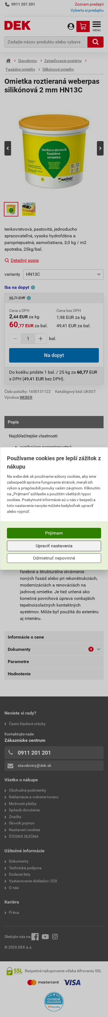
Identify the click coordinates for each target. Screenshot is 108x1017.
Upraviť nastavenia (54, 545)
